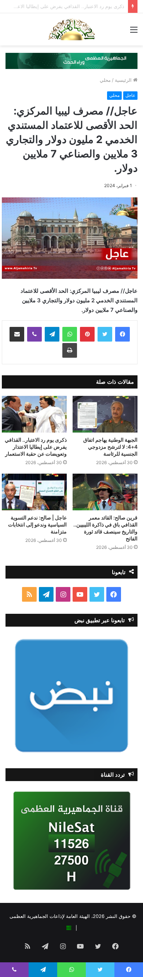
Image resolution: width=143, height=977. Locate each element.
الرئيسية (124, 80)
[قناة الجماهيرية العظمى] (71, 29)
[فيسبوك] (122, 334)
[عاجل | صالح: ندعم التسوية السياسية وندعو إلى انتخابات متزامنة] (34, 492)
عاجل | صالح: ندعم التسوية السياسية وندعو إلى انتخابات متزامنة (37, 524)
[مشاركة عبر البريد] (17, 334)
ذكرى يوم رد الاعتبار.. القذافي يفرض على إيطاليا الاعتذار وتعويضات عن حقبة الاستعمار (36, 447)
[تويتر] (105, 334)
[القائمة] (134, 32)
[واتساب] (69, 334)
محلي (105, 80)
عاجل (130, 95)
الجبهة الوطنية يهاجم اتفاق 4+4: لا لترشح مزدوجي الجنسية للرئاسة (110, 447)
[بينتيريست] (87, 334)
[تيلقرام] (52, 334)
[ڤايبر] (34, 334)
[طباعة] (69, 350)
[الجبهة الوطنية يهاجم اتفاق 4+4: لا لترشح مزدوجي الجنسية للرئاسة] (105, 414)
